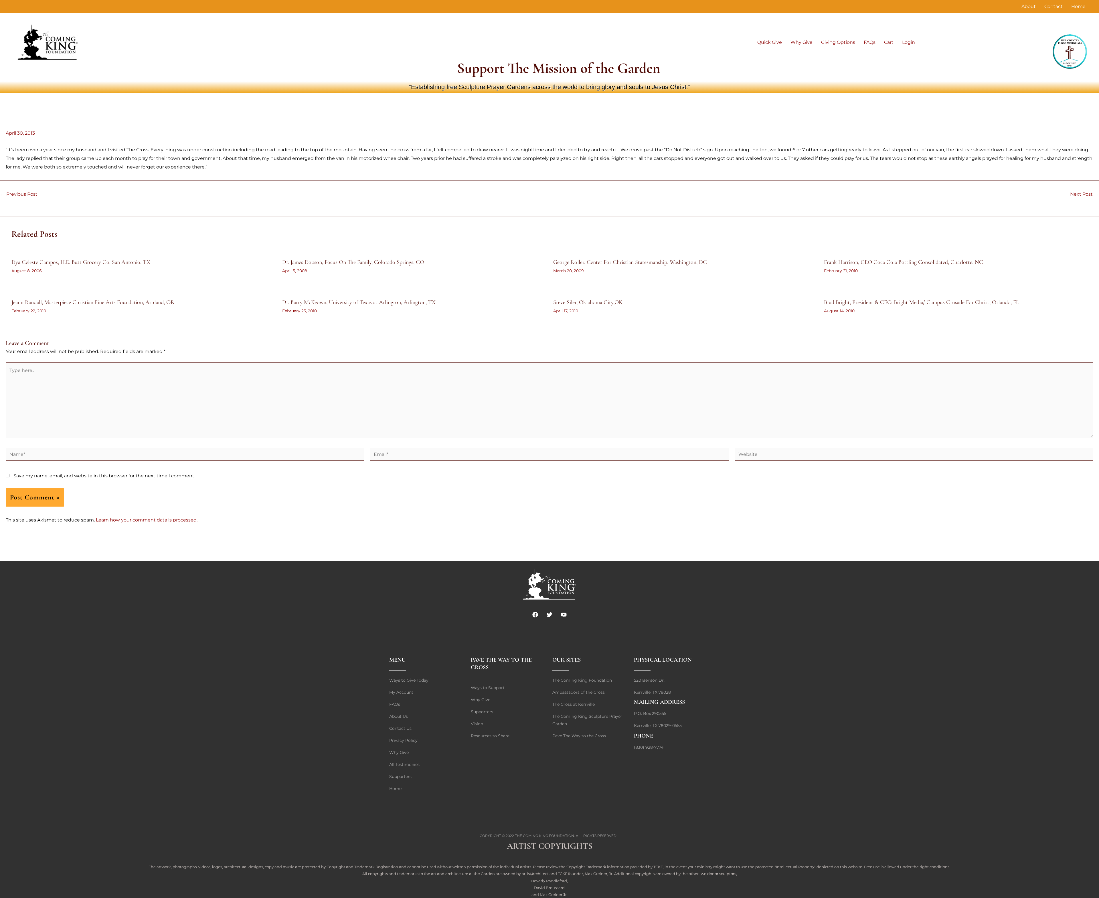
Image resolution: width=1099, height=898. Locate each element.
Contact (1053, 6)
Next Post (1084, 194)
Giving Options (838, 42)
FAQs (869, 42)
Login (908, 42)
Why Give (801, 42)
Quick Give (769, 42)
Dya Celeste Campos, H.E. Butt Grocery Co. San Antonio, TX (80, 262)
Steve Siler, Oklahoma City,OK (587, 302)
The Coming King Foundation (544, 836)
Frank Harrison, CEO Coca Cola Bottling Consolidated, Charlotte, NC (903, 262)
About (1028, 6)
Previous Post (19, 194)
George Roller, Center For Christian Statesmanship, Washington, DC (630, 262)
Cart (889, 42)
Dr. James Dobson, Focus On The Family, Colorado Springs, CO (353, 262)
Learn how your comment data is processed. (146, 520)
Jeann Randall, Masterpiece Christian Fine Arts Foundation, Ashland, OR (92, 302)
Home (1078, 6)
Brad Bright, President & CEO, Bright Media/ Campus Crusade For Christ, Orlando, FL (921, 302)
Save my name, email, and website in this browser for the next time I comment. (104, 476)
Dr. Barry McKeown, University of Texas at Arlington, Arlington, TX (359, 302)
